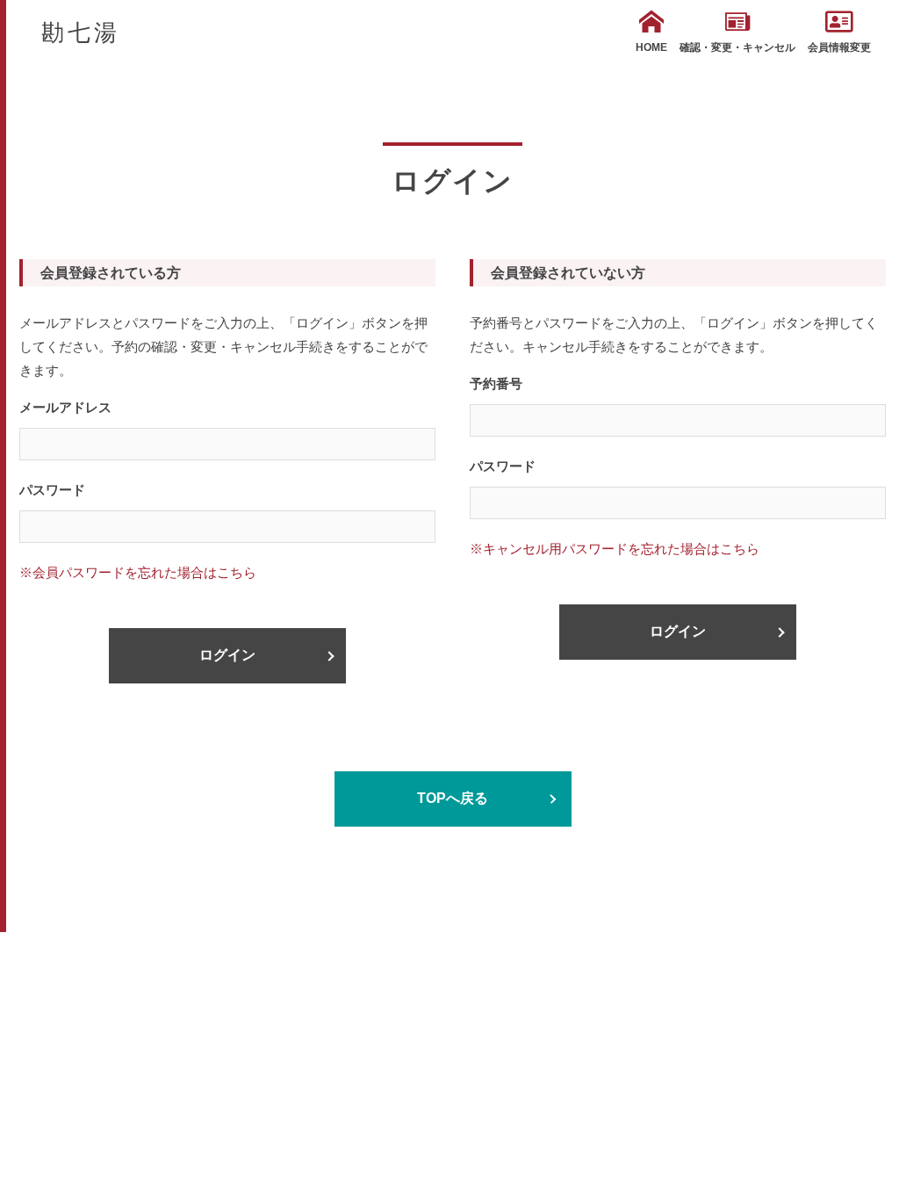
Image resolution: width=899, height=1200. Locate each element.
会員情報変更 (839, 47)
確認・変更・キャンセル (737, 47)
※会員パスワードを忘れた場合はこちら (137, 572)
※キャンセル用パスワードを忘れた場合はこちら (614, 548)
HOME (651, 47)
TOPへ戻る (452, 798)
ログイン (227, 654)
